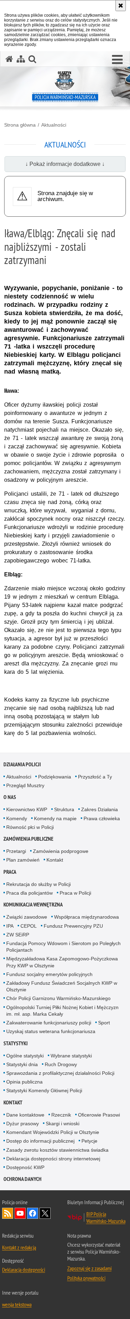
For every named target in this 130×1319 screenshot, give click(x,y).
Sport (104, 1022)
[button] (117, 60)
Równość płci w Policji (30, 827)
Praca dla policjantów (29, 893)
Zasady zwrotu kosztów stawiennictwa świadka (57, 1150)
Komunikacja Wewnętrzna (33, 904)
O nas (9, 797)
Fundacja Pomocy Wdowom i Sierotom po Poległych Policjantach (63, 947)
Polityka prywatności (86, 1277)
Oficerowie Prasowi (99, 1115)
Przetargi (16, 851)
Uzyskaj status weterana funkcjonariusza (50, 1031)
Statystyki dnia (22, 1064)
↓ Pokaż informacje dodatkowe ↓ (65, 164)
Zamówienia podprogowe (60, 851)
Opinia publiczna (24, 1082)
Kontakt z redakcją (19, 1247)
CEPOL (28, 926)
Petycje (89, 1141)
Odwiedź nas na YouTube (20, 1213)
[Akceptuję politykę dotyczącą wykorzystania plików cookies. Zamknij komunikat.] (120, 5)
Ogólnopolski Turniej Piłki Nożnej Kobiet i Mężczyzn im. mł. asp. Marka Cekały (62, 1011)
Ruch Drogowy (61, 1064)
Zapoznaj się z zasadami (89, 1268)
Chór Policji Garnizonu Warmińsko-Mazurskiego (58, 998)
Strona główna (20, 125)
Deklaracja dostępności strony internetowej (53, 1158)
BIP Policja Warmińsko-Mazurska (105, 1217)
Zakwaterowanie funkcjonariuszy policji (48, 1022)
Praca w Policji (75, 893)
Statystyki (15, 1043)
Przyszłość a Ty (95, 777)
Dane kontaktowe (25, 1115)
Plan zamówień (23, 860)
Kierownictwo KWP (26, 809)
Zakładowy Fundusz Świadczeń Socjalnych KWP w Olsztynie (61, 986)
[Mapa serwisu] (21, 59)
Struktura (64, 809)
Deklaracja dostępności (23, 1269)
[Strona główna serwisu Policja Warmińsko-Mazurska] (9, 59)
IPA (10, 926)
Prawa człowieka (102, 818)
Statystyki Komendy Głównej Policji (44, 1090)
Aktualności (53, 125)
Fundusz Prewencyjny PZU (73, 926)
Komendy (16, 818)
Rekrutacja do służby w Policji (38, 884)
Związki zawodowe (26, 917)
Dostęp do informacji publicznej (40, 1141)
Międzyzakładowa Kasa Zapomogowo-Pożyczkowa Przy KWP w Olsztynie (62, 962)
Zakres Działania (99, 809)
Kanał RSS (7, 1213)
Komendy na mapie (55, 818)
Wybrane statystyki (71, 1055)
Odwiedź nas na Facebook (32, 1213)
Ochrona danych (22, 1179)
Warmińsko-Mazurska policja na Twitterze (45, 1213)
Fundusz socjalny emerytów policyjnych (49, 974)
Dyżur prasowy (22, 1123)
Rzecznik (61, 1115)
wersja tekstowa (17, 1304)
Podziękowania (54, 777)
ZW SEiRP (17, 934)
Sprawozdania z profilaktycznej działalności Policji (60, 1073)
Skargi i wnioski (62, 1123)
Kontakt (54, 860)
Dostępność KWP (25, 1167)
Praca (9, 872)
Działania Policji (22, 764)
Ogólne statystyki (25, 1055)
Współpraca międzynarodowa (86, 917)
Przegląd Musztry (25, 785)
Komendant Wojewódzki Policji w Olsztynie (52, 1132)
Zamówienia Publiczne (28, 838)
